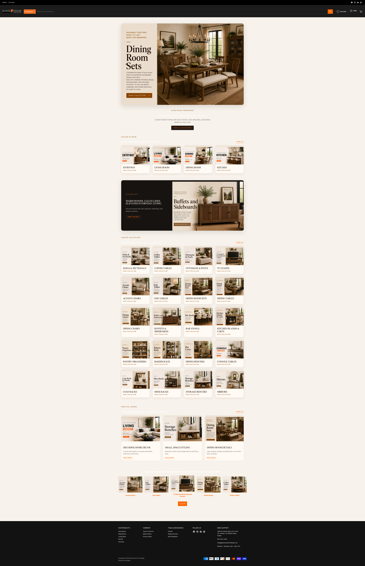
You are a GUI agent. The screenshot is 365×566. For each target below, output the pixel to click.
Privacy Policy (147, 536)
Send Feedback (173, 536)
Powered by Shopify (124, 560)
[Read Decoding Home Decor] (140, 428)
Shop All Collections (182, 128)
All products (122, 531)
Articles (4, 2)
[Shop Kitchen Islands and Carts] (182, 64)
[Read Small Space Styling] (182, 428)
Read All (240, 411)
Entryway (121, 542)
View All (240, 141)
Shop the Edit (133, 216)
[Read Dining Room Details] (224, 428)
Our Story (11, 2)
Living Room (122, 536)
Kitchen (120, 539)
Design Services (173, 534)
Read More (127, 457)
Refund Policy (147, 534)
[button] (353, 11)
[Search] (330, 11)
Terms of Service (148, 531)
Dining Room (122, 534)
